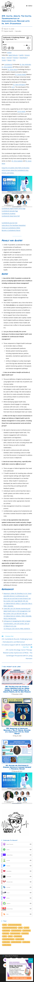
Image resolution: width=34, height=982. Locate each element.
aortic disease (6, 930)
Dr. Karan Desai (12, 69)
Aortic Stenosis (26, 930)
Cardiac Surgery (6, 944)
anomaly (26, 927)
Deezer (9, 60)
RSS (14, 60)
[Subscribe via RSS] (5, 965)
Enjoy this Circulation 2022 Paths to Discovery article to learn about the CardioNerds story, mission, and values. (15, 170)
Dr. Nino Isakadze (7, 67)
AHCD (20, 927)
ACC (13, 87)
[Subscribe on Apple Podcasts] (5, 960)
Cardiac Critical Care (16, 941)
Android (9, 57)
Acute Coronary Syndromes (14, 924)
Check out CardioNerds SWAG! (11, 228)
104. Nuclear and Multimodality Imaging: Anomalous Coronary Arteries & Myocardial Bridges (17, 767)
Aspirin (10, 936)
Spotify (21, 55)
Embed (9, 52)
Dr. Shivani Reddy (20, 74)
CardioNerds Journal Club (9, 223)
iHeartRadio (23, 57)
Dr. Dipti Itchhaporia (19, 84)
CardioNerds (8, 64)
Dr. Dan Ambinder (25, 64)
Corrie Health (21, 111)
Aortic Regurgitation (16, 930)
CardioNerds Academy (8, 213)
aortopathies (25, 933)
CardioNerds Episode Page (10, 211)
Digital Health (8, 31)
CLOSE (30, 960)
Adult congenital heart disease (9, 927)
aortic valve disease (15, 933)
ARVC (4, 936)
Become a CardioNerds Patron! (11, 230)
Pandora (15, 57)
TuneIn (4, 60)
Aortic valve (5, 933)
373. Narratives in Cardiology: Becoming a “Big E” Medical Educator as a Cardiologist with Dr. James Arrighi (17, 730)
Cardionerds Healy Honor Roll (11, 216)
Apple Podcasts (13, 55)
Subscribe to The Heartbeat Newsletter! (14, 225)
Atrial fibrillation (18, 936)
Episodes (18, 31)
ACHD (4, 924)
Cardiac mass (26, 941)
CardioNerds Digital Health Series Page (13, 208)
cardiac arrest (6, 941)
